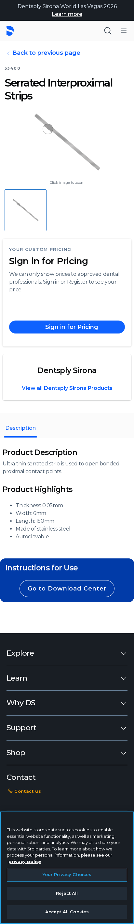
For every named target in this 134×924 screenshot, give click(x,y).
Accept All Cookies (67, 911)
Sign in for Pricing (48, 260)
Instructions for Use (41, 567)
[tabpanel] (67, 494)
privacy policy (24, 861)
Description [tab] (20, 428)
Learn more (67, 14)
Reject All (67, 893)
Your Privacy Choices (67, 874)
